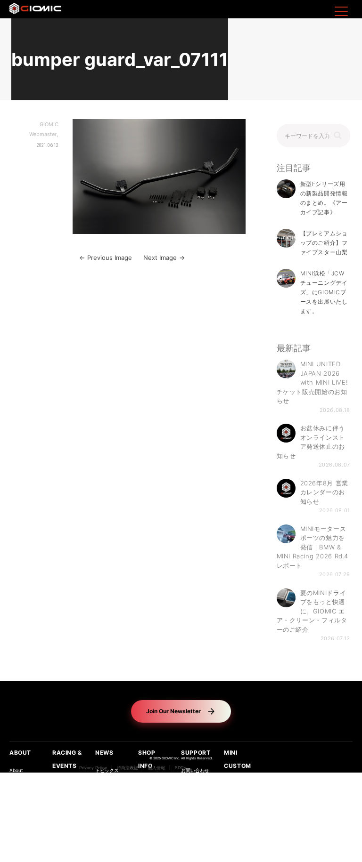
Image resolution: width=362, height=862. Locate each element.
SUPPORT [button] (195, 752)
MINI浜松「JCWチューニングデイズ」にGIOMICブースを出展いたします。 (324, 292)
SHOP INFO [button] (146, 759)
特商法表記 (127, 767)
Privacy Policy (93, 767)
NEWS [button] (104, 752)
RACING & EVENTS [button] (67, 759)
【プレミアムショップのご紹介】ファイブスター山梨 (324, 243)
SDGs (180, 767)
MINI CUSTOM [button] (237, 759)
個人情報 (156, 767)
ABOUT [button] (20, 752)
